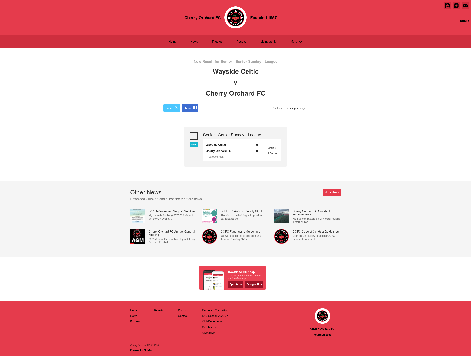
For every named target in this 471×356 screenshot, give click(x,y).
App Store (235, 284)
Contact (182, 315)
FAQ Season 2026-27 (215, 315)
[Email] (465, 5)
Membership (268, 41)
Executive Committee (215, 310)
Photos (182, 310)
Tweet (169, 108)
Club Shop (208, 332)
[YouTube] (447, 5)
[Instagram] (456, 5)
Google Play (254, 284)
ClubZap (148, 350)
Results (241, 41)
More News (331, 192)
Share (187, 108)
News (194, 41)
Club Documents (212, 321)
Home (172, 41)
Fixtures (217, 41)
